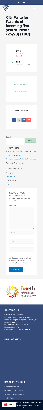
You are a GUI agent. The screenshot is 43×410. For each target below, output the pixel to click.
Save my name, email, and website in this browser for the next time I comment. (20, 260)
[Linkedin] (24, 120)
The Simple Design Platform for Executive (21, 151)
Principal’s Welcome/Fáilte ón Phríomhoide (21, 159)
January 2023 (11, 176)
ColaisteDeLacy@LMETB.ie (20, 329)
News (8, 184)
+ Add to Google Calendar (22, 84)
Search (8, 137)
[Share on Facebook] (14, 120)
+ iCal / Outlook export (22, 91)
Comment (13, 205)
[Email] (28, 120)
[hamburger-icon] (34, 7)
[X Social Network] (19, 120)
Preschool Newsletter (13, 155)
